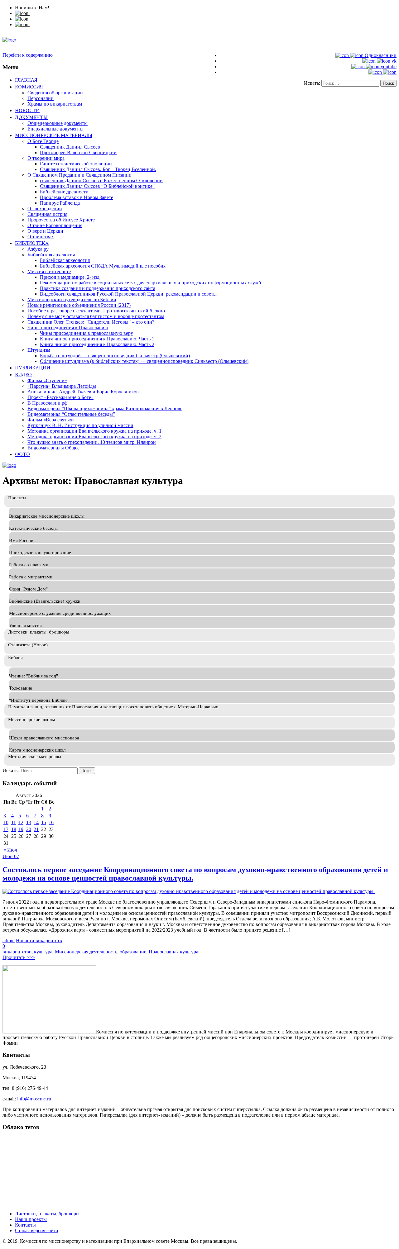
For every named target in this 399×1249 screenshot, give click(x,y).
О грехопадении (44, 208)
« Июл (10, 849)
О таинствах (40, 236)
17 (5, 829)
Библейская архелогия (51, 254)
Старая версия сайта (36, 1230)
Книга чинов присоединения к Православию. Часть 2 (97, 344)
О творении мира (46, 158)
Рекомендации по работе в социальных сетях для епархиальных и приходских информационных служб (150, 282)
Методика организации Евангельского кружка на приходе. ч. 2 (94, 436)
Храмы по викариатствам (54, 104)
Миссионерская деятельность (86, 951)
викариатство (16, 951)
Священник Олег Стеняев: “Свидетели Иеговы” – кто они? (90, 322)
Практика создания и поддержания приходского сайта (97, 288)
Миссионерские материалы (53, 135)
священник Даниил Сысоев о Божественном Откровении (101, 180)
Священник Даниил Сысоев (70, 147)
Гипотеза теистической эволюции (76, 163)
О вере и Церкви (45, 231)
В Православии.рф (47, 403)
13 (28, 822)
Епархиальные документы (55, 128)
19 (20, 829)
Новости (27, 110)
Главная (26, 79)
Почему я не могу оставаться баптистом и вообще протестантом (95, 316)
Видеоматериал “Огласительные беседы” (71, 414)
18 (13, 829)
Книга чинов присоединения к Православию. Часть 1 (97, 338)
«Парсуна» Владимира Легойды (61, 386)
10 (5, 822)
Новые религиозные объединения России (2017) (79, 305)
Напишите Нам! (32, 7)
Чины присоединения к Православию (67, 327)
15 (43, 822)
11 (13, 822)
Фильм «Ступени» (47, 380)
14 (36, 822)
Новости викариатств (39, 940)
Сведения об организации (55, 92)
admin (8, 940)
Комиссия (29, 86)
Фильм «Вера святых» (51, 419)
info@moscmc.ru (34, 1098)
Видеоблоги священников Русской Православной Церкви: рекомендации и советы (128, 294)
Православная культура (173, 951)
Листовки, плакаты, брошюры (47, 1213)
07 (16, 856)
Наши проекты (31, 1219)
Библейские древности (64, 191)
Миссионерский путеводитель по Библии (71, 299)
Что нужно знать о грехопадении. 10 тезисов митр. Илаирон (91, 442)
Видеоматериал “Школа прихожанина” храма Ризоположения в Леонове (104, 408)
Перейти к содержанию (27, 55)
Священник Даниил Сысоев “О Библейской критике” (97, 186)
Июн (8, 856)
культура (43, 951)
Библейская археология (65, 260)
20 (28, 829)
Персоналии (40, 98)
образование (133, 951)
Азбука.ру (38, 249)
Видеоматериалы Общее (53, 447)
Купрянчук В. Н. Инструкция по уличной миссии (80, 425)
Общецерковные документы (57, 123)
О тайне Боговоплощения (54, 225)
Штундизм (38, 350)
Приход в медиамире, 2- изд (69, 277)
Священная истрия (47, 214)
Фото (22, 454)
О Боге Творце (43, 141)
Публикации (32, 367)
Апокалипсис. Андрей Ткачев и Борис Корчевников (83, 391)
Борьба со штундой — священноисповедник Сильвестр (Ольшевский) (115, 355)
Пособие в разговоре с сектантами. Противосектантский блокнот (97, 310)
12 (20, 822)
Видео (23, 374)
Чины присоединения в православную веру (86, 333)
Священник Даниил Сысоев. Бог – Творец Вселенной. (98, 169)
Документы (31, 117)
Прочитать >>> (18, 957)
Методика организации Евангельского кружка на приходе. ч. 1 (94, 431)
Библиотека (32, 243)
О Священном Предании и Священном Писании (79, 175)
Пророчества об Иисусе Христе (61, 219)
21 (36, 829)
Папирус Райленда (60, 203)
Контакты (25, 1225)
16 (51, 822)
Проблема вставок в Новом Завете (76, 197)
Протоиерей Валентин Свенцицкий (78, 152)
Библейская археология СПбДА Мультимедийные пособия (103, 265)
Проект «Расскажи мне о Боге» (60, 397)
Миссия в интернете (49, 271)
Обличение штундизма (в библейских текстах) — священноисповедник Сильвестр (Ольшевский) (144, 361)
